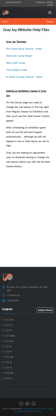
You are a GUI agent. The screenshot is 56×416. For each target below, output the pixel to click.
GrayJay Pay (20, 411)
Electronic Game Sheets (19, 55)
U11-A (8, 325)
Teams (50, 21)
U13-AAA (10, 335)
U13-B (8, 351)
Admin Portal (45, 310)
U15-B (8, 367)
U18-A (8, 378)
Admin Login (50, 3)
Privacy (38, 411)
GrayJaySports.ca (30, 408)
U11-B (8, 330)
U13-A (8, 346)
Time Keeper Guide (16, 69)
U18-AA (9, 372)
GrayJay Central (47, 408)
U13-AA (9, 341)
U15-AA (9, 356)
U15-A (8, 362)
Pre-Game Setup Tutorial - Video (24, 48)
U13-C (5, 21)
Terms (30, 411)
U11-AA (9, 319)
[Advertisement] (28, 231)
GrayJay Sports (13, 2)
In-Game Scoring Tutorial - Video (24, 76)
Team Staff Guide (15, 63)
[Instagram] (33, 403)
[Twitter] (27, 403)
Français (41, 2)
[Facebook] (21, 403)
